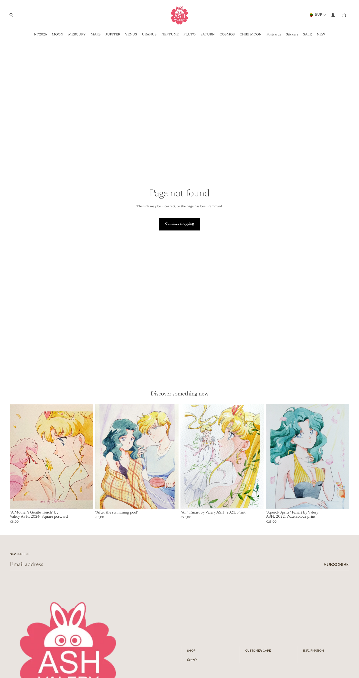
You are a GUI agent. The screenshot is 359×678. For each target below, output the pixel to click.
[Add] (85, 501)
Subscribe (336, 564)
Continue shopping (179, 224)
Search (192, 660)
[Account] (333, 15)
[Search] (11, 15)
